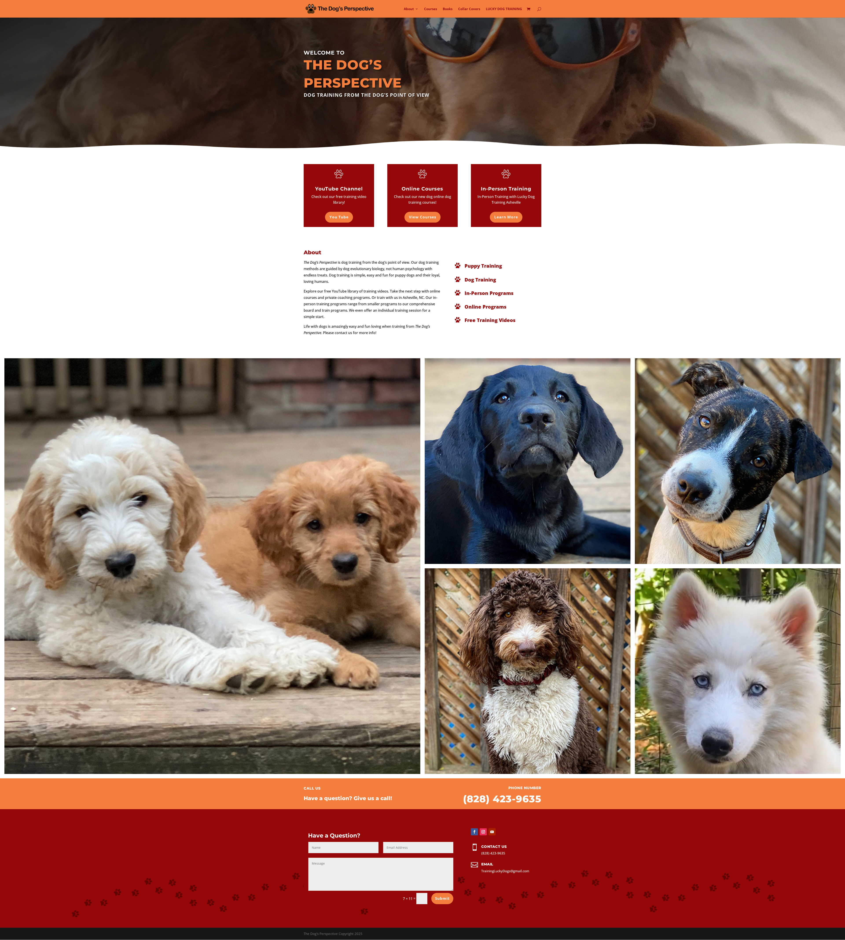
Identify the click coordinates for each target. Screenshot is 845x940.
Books (447, 9)
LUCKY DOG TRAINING (504, 9)
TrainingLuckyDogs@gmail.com (505, 871)
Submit (442, 898)
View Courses (422, 216)
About (409, 9)
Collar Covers (469, 9)
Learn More (506, 216)
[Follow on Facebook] (474, 831)
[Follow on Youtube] (492, 831)
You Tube (339, 216)
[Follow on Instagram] (483, 831)
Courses (430, 9)
